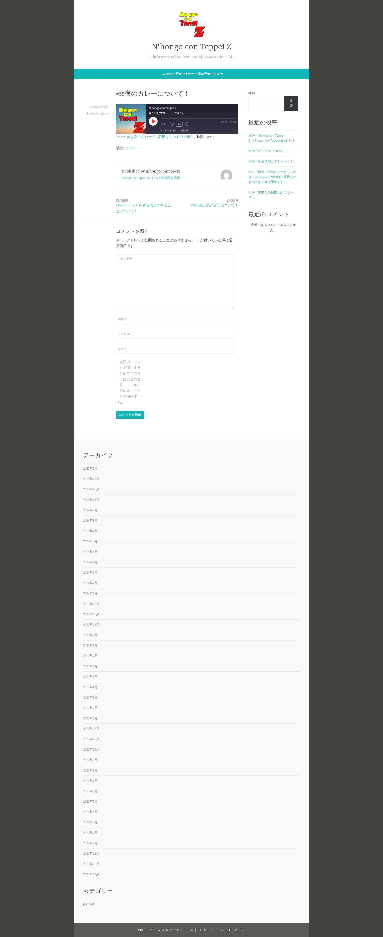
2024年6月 (90, 541)
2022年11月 (91, 739)
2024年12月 (91, 479)
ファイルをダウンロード (135, 136)
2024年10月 (91, 500)
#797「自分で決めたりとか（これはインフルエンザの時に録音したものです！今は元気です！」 (272, 177)
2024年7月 (90, 531)
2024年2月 (90, 583)
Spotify (130, 148)
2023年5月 (90, 677)
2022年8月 (90, 770)
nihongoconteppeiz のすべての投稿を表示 (151, 178)
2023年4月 (90, 687)
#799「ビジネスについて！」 (269, 151)
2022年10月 (91, 749)
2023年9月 (90, 635)
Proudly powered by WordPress (165, 930)
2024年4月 (90, 562)
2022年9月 (90, 760)
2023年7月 (90, 656)
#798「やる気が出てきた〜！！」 (272, 161)
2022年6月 (90, 791)
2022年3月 (90, 822)
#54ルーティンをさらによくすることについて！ (143, 205)
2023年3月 (90, 697)
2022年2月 (90, 833)
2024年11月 (91, 489)
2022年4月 (90, 812)
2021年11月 (91, 864)
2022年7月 (90, 781)
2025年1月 (90, 468)
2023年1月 (90, 718)
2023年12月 (91, 604)
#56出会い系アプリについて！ (214, 202)
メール (124, 334)
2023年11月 (91, 614)
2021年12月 (91, 853)
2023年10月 (91, 625)
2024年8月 (90, 520)
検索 (251, 93)
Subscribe (168, 130)
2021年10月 (91, 874)
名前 (122, 319)
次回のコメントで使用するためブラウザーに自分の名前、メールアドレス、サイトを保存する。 (130, 382)
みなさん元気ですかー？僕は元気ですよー (193, 74)
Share (185, 130)
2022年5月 (90, 801)
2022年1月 (90, 843)
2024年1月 (90, 593)
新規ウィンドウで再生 (176, 136)
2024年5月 (90, 552)
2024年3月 (90, 572)
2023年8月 (90, 645)
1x (179, 123)
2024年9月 (90, 510)
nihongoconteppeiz (97, 113)
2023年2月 (90, 708)
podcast (88, 904)
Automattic (234, 930)
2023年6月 (90, 666)
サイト (122, 348)
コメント (125, 258)
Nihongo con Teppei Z (191, 47)
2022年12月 (91, 729)
